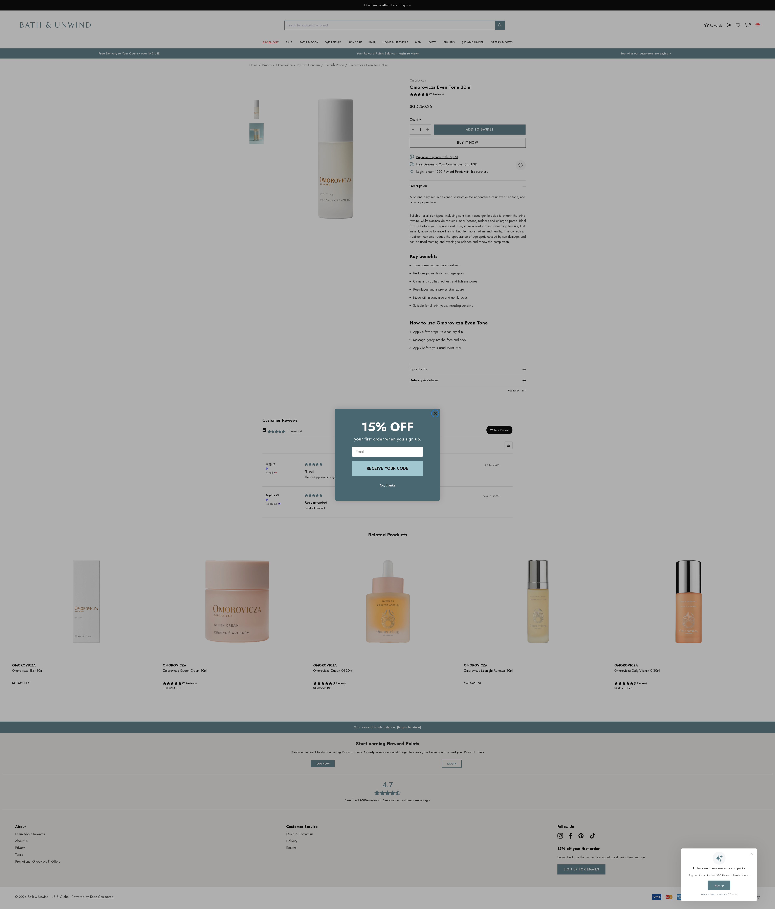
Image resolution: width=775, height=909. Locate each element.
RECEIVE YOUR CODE (387, 468)
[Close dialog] (435, 413)
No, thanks (387, 485)
